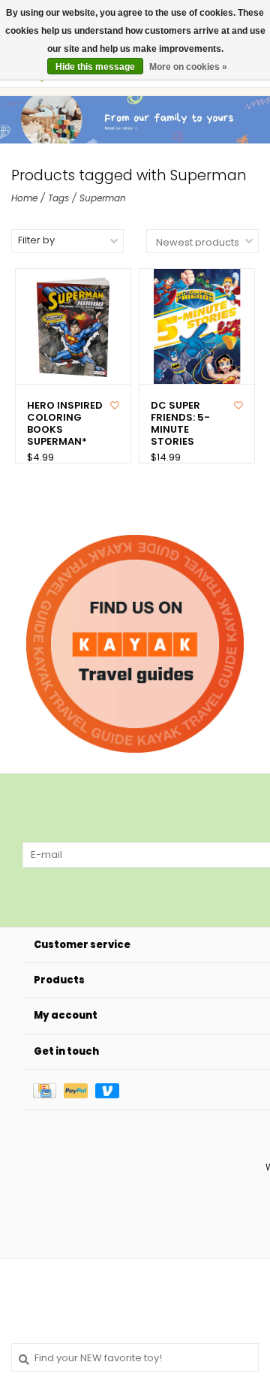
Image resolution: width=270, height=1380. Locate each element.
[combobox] (135, 1357)
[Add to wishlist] (114, 405)
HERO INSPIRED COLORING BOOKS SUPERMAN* (65, 424)
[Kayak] (135, 644)
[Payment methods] (48, 1089)
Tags (58, 198)
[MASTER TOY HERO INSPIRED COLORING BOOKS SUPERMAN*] (73, 326)
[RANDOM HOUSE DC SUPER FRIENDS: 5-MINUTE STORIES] (197, 326)
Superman (103, 198)
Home (24, 198)
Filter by (36, 240)
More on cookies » (188, 67)
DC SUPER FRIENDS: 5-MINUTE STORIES (180, 424)
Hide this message (95, 67)
